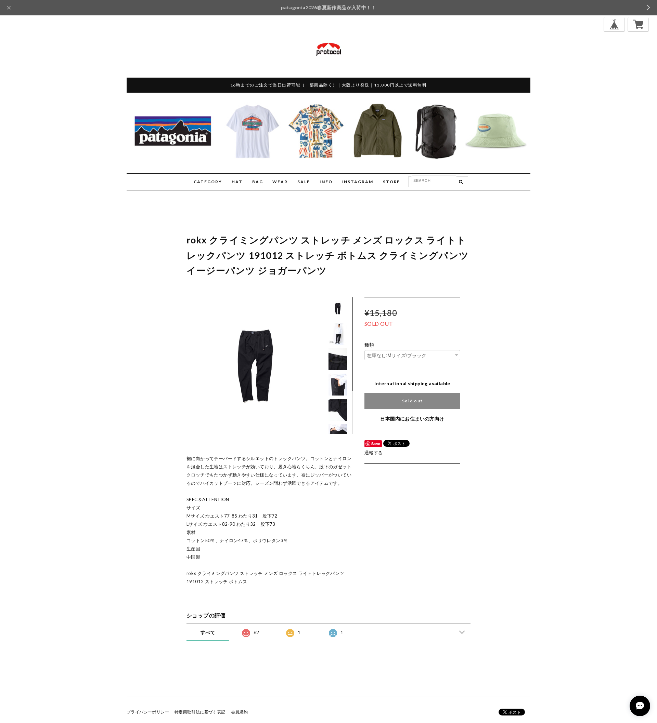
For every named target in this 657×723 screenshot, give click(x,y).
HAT (237, 181)
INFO (326, 181)
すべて (208, 632)
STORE (391, 181)
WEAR (280, 181)
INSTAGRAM (357, 181)
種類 (369, 345)
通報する (373, 452)
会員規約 (239, 711)
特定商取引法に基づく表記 (200, 711)
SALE (303, 181)
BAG (257, 181)
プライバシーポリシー (148, 711)
